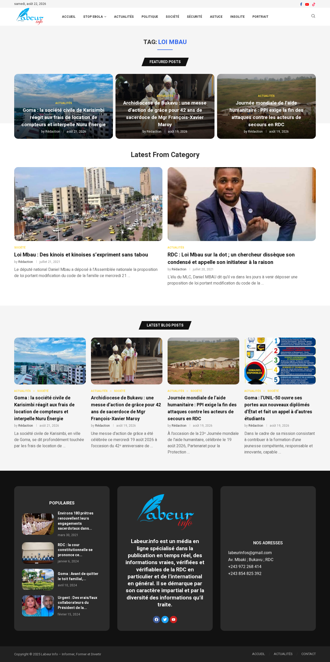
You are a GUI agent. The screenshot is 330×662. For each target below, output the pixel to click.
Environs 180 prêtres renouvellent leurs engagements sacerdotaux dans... (75, 521)
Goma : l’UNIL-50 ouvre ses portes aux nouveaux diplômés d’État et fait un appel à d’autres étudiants (278, 408)
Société (172, 16)
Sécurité (194, 16)
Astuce (216, 16)
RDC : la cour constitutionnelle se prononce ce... (75, 550)
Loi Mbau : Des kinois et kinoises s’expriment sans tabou (81, 255)
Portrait (260, 16)
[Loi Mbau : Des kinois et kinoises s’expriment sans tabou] (88, 223)
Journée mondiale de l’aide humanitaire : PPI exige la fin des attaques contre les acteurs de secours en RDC (266, 113)
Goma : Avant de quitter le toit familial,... (78, 576)
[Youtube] (307, 4)
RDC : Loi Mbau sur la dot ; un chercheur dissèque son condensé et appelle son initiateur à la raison (231, 258)
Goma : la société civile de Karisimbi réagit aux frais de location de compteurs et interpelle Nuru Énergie (63, 117)
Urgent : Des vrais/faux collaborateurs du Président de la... (77, 603)
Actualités (124, 16)
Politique (150, 16)
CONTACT (308, 653)
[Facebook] (301, 4)
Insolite (237, 16)
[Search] (313, 17)
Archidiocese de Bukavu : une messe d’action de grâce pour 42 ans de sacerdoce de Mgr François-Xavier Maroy (165, 113)
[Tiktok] (314, 4)
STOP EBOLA (93, 16)
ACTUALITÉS (283, 653)
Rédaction (52, 131)
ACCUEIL (69, 16)
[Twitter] (165, 619)
